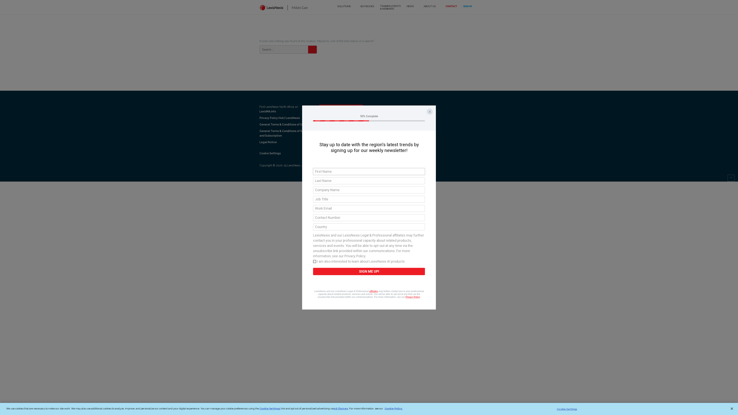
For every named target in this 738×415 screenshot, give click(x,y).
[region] (369, 409)
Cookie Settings (269, 408)
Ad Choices (341, 408)
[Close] (732, 408)
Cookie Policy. (394, 408)
